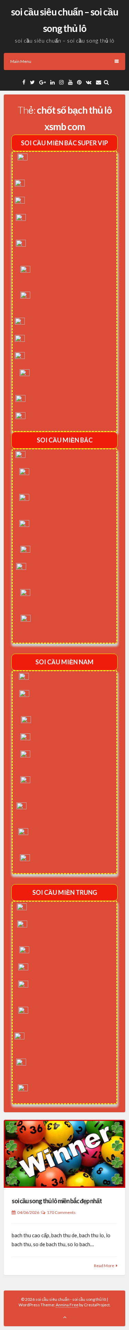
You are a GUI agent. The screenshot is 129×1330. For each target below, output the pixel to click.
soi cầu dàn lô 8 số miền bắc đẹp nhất (70, 456)
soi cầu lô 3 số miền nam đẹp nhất (70, 859)
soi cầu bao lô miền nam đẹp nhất (70, 738)
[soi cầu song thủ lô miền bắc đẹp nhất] (64, 1154)
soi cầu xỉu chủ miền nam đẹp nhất (70, 678)
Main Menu (20, 61)
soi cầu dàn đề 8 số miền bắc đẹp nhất (70, 357)
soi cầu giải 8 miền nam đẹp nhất (70, 721)
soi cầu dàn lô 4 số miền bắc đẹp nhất (70, 400)
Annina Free (67, 1304)
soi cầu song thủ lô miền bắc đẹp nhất (70, 202)
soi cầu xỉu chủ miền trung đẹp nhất (70, 908)
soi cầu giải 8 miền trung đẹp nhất (70, 951)
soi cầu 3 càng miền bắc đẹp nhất (70, 551)
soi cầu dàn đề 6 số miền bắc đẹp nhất (70, 340)
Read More (104, 1265)
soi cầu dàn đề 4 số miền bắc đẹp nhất (70, 322)
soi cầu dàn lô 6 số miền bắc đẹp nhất (70, 417)
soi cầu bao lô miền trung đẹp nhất (70, 968)
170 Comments (61, 1212)
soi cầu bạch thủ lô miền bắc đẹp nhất (70, 184)
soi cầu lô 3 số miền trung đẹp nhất (70, 1089)
